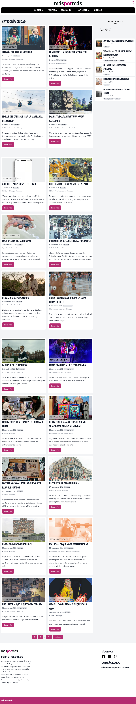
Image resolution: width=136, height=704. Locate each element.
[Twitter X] (110, 657)
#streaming (19, 59)
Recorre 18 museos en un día (64, 483)
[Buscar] (133, 2)
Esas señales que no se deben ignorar (68, 544)
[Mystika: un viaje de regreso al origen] (99, 43)
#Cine (4, 305)
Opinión (82, 10)
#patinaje (63, 309)
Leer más (8, 79)
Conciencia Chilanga (110, 60)
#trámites (19, 191)
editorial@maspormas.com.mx (115, 667)
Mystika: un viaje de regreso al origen (118, 41)
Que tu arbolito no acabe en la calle (68, 184)
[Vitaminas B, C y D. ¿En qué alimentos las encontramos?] (99, 55)
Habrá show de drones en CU (17, 544)
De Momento (67, 306)
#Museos (65, 128)
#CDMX (51, 191)
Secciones (66, 10)
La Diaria (38, 10)
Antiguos (58, 637)
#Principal (12, 59)
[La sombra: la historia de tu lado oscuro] (99, 94)
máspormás (7, 700)
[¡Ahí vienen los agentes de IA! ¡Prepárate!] (99, 69)
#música (62, 372)
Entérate (16, 56)
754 (49, 637)
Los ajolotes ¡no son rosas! (16, 240)
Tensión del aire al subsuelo (17, 52)
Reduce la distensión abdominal (116, 79)
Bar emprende (108, 99)
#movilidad (13, 128)
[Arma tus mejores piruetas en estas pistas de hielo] (70, 283)
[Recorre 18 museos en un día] (70, 469)
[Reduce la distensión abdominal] (99, 81)
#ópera (58, 63)
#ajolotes (5, 248)
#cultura (52, 128)
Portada (52, 10)
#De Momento (54, 309)
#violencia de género (73, 551)
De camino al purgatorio (15, 297)
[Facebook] (103, 657)
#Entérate (5, 59)
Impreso (98, 10)
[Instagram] (116, 657)
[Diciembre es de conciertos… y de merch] (70, 227)
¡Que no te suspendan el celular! (19, 184)
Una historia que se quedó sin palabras (22, 604)
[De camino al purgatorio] (23, 283)
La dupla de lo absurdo (14, 365)
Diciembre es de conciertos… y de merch (70, 240)
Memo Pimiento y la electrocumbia (67, 365)
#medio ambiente (61, 191)
